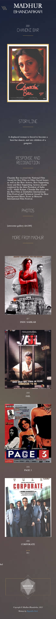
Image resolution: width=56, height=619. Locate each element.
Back (28, 553)
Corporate (28, 543)
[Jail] (28, 359)
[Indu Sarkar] (28, 285)
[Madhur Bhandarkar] (28, 8)
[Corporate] (28, 507)
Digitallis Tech (32, 611)
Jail (28, 395)
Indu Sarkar (28, 320)
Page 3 (28, 469)
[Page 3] (28, 433)
